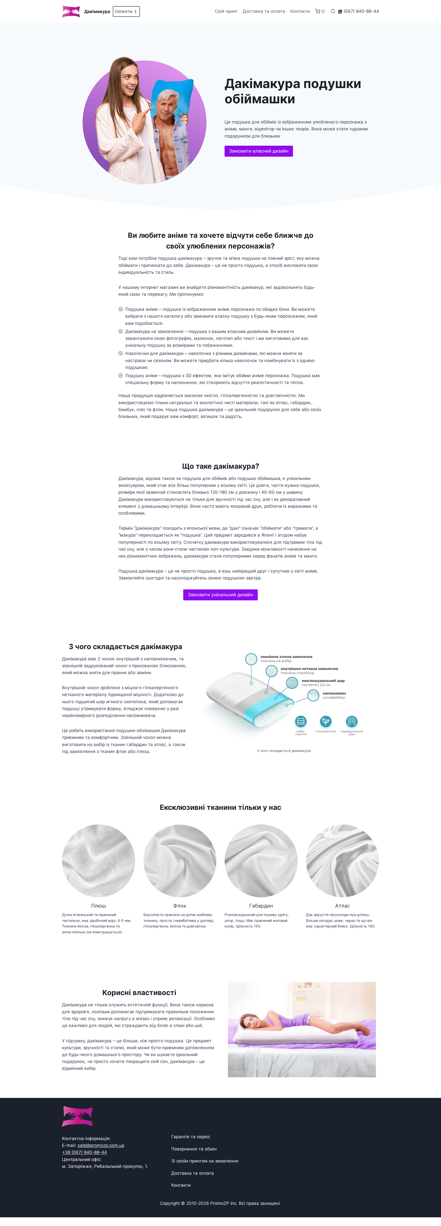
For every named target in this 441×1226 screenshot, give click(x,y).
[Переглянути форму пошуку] (332, 11)
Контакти (300, 11)
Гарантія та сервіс (190, 1136)
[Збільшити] (367, 651)
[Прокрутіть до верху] (428, 1206)
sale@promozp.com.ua (101, 1145)
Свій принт (226, 11)
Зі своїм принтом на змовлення (204, 1160)
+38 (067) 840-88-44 (84, 1152)
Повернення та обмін (194, 1148)
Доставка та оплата (264, 11)
